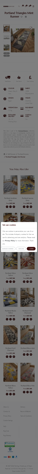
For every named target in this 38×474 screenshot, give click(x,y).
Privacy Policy (10, 240)
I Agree (31, 248)
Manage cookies (7, 248)
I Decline (21, 248)
